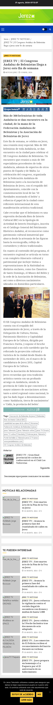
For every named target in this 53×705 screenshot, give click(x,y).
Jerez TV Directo (42, 430)
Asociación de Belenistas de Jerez (22, 416)
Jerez (34, 427)
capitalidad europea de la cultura (16, 423)
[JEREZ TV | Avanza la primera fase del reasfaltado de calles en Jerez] (11, 524)
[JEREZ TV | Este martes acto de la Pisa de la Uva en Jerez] (11, 504)
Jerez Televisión (10, 430)
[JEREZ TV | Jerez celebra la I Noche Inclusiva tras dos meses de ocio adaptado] (11, 624)
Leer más (26, 699)
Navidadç (21, 434)
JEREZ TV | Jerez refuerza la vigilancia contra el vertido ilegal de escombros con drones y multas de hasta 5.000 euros (36, 607)
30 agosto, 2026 (31, 511)
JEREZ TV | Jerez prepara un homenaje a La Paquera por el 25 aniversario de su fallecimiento (35, 666)
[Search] (50, 29)
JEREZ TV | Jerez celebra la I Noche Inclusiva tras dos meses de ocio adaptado (35, 625)
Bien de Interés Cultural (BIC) (15, 419)
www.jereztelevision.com (13, 441)
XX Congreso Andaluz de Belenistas (17, 445)
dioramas (34, 423)
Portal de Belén (10, 437)
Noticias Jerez (11, 73)
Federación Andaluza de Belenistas (17, 427)
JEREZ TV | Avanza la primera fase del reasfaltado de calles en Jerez (34, 525)
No (39, 694)
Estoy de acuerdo (22, 694)
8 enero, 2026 (26, 73)
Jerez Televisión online (26, 430)
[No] (49, 692)
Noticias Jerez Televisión (36, 434)
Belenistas (40, 416)
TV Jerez (34, 437)
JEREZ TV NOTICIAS (12, 56)
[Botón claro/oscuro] (44, 29)
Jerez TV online (10, 434)
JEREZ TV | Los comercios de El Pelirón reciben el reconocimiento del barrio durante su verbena (36, 644)
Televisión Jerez (23, 437)
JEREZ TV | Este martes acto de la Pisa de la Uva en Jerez (35, 505)
